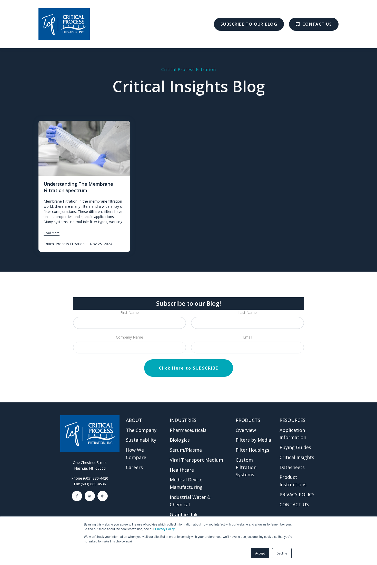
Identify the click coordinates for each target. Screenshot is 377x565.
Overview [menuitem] (246, 430)
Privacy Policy (164, 529)
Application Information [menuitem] (293, 434)
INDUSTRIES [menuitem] (183, 420)
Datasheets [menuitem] (292, 467)
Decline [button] (281, 553)
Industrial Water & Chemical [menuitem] (190, 501)
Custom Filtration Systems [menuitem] (246, 467)
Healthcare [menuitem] (182, 470)
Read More (51, 233)
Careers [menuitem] (134, 467)
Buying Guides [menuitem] (295, 447)
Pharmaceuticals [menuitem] (188, 430)
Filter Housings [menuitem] (252, 450)
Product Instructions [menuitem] (293, 481)
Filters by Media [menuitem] (253, 440)
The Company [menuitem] (141, 430)
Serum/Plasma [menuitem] (186, 450)
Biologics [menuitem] (180, 440)
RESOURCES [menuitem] (292, 420)
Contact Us (316, 24)
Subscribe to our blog (249, 24)
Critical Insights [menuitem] (297, 457)
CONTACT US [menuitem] (294, 504)
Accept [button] (260, 553)
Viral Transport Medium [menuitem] (196, 460)
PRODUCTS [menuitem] (248, 420)
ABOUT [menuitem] (134, 420)
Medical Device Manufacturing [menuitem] (186, 483)
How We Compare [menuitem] (136, 453)
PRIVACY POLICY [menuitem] (297, 494)
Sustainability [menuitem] (141, 440)
